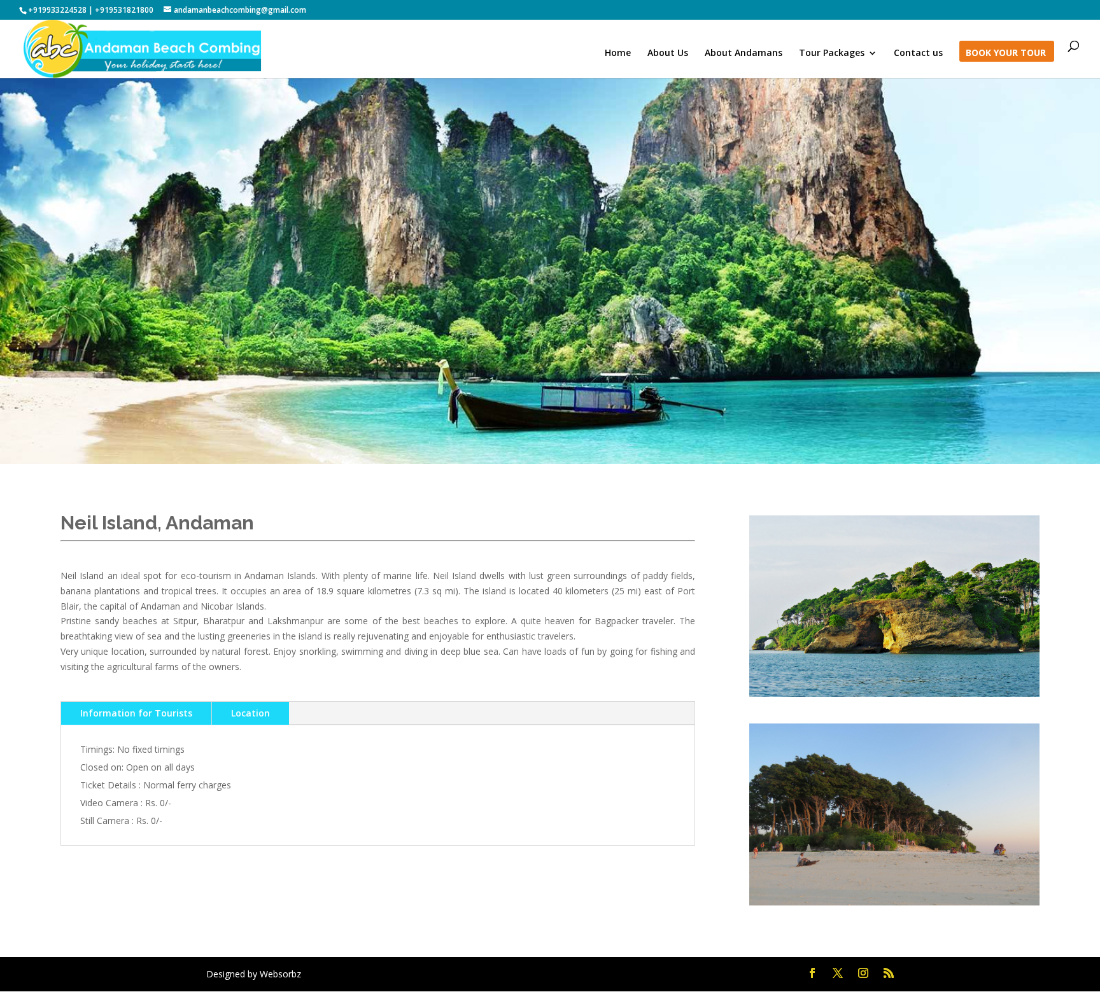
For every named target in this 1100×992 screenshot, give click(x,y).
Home (618, 53)
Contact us (918, 53)
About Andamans (743, 53)
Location (250, 713)
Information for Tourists (136, 713)
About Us (667, 53)
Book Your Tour (1006, 53)
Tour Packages (831, 53)
